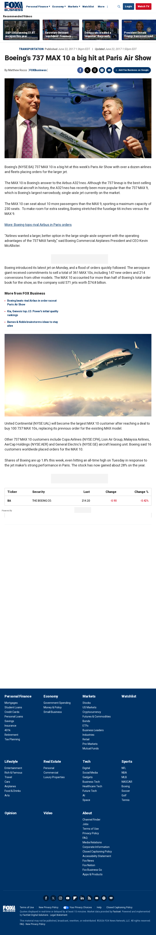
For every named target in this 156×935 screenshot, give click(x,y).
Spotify (104, 898)
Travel (8, 777)
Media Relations (92, 842)
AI (84, 795)
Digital (86, 768)
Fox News (88, 860)
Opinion (11, 813)
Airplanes (10, 786)
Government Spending (57, 702)
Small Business (53, 711)
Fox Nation (89, 865)
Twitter (87, 70)
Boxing (126, 786)
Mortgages (11, 702)
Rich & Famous (13, 772)
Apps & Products (93, 874)
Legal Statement (58, 915)
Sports (127, 761)
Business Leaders (93, 730)
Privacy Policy (91, 833)
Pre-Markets (90, 743)
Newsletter (97, 898)
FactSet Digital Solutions (35, 915)
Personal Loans (14, 716)
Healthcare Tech (92, 786)
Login (128, 6)
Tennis (126, 800)
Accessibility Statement (97, 856)
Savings (9, 721)
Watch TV (143, 6)
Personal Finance (37, 6)
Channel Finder (91, 819)
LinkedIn (82, 898)
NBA (124, 772)
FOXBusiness (38, 70)
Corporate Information (96, 846)
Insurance (10, 725)
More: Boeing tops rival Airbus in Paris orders (38, 225)
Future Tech (90, 790)
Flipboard (75, 898)
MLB (124, 777)
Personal (49, 768)
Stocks (87, 702)
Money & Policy (53, 707)
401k (7, 730)
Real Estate (52, 761)
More (101, 6)
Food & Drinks (13, 790)
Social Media (90, 772)
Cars (7, 781)
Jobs (85, 824)
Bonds (86, 721)
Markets (73, 6)
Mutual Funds (91, 748)
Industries (88, 734)
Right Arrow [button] (149, 30)
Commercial (51, 772)
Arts (7, 795)
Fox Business (14, 6)
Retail (86, 739)
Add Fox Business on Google (134, 70)
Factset (117, 911)
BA (9, 500)
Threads (95, 70)
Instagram (60, 898)
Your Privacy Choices (81, 907)
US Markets (89, 707)
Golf (124, 795)
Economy (58, 6)
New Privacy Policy (48, 907)
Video (48, 813)
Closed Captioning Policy (97, 851)
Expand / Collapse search (119, 7)
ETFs (85, 725)
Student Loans (13, 707)
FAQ (85, 837)
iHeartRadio (111, 898)
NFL (124, 768)
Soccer (126, 790)
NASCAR (127, 781)
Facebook (80, 70)
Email (109, 70)
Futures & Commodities (97, 716)
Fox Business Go (92, 869)
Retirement (11, 734)
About (87, 813)
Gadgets (88, 777)
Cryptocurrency (92, 711)
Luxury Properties (54, 777)
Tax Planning (12, 739)
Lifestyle (11, 761)
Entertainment (13, 768)
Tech (86, 761)
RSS (89, 898)
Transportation (31, 49)
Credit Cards (12, 711)
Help (99, 907)
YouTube (68, 898)
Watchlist (88, 6)
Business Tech (91, 781)
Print (102, 70)
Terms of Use (91, 828)
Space (86, 800)
